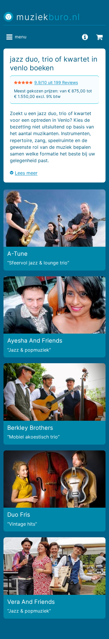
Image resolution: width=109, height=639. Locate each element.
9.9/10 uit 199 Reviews (56, 82)
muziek (48, 17)
